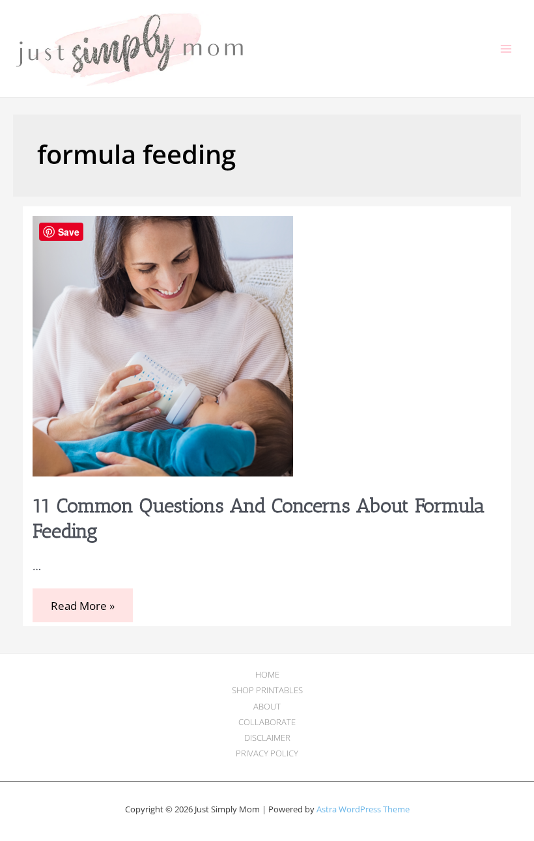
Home (267, 674)
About (267, 706)
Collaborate (267, 722)
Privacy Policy (267, 753)
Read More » (82, 607)
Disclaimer (267, 737)
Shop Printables (267, 690)
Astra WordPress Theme (363, 809)
